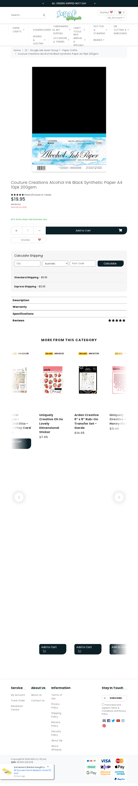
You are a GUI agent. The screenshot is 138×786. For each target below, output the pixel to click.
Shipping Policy (56, 714)
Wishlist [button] (105, 12)
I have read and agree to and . (114, 709)
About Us (36, 695)
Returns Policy (55, 724)
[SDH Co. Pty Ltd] (69, 15)
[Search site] (44, 15)
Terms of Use (56, 696)
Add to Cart (83, 230)
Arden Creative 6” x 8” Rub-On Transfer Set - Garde (86, 421)
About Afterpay (56, 747)
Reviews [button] (18, 320)
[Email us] (104, 720)
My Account (115, 17)
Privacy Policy (55, 705)
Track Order (18, 700)
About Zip (56, 740)
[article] (52, 503)
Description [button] (21, 300)
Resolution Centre (17, 707)
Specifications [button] (23, 314)
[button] (19, 30)
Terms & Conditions (110, 709)
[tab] (69, 300)
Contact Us (37, 700)
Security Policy (56, 733)
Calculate (110, 263)
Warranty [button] (20, 307)
